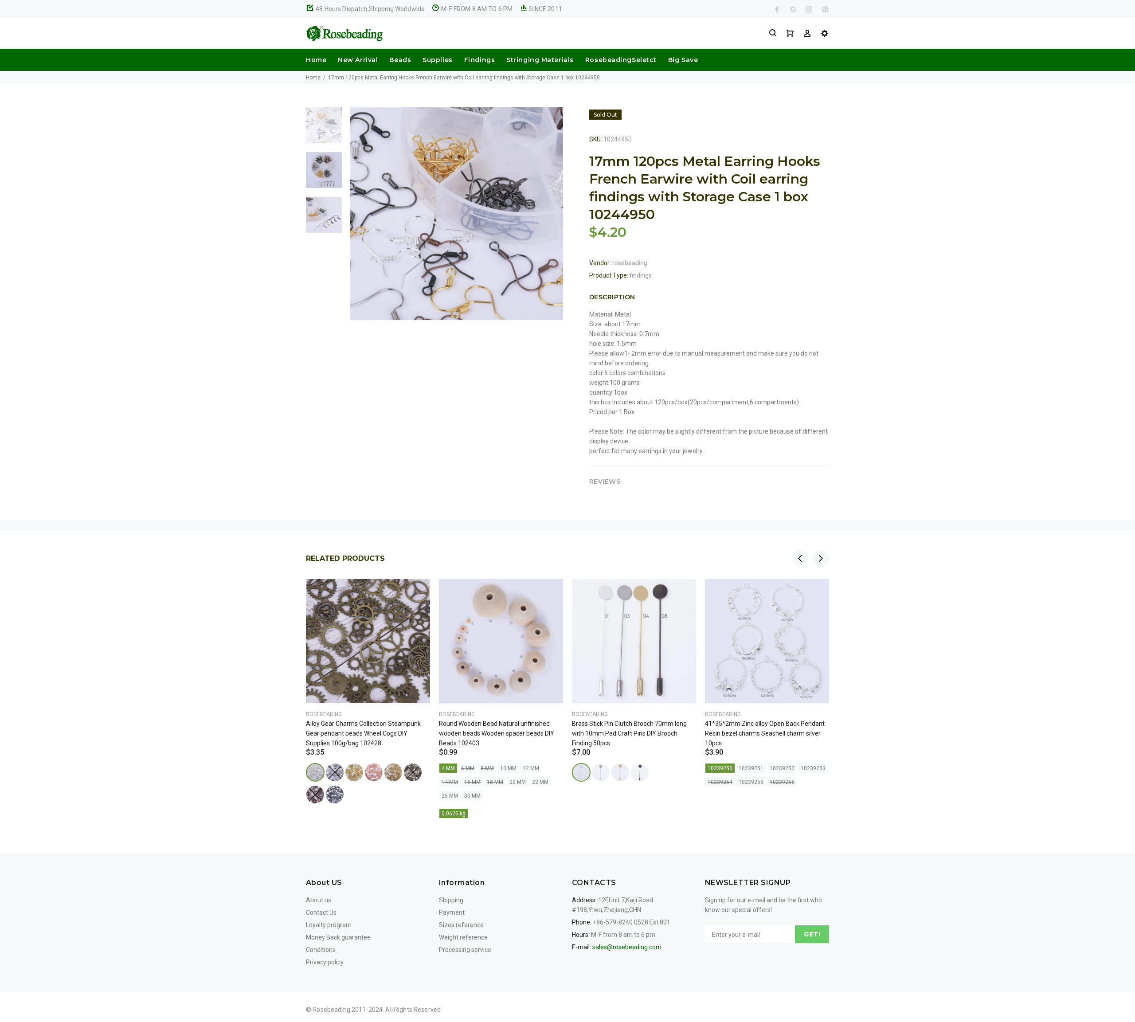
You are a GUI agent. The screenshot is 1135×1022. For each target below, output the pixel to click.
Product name (74, 986)
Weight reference (463, 937)
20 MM (517, 782)
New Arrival (358, 60)
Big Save (683, 60)
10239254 (720, 782)
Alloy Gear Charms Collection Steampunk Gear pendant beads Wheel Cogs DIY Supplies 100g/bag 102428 (363, 733)
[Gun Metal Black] (335, 794)
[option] (324, 129)
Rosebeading (324, 714)
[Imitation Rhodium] (601, 772)
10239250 (720, 768)
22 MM (540, 782)
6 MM (467, 768)
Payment (452, 912)
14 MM (450, 782)
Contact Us (321, 912)
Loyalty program (329, 924)
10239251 (751, 768)
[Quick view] (415, 593)
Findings (479, 60)
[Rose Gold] (374, 772)
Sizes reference (461, 924)
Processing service (465, 949)
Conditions (321, 949)
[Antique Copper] (315, 794)
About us (318, 900)
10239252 (782, 768)
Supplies (437, 60)
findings (641, 275)
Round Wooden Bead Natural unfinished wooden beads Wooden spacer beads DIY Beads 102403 (496, 733)
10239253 (813, 768)
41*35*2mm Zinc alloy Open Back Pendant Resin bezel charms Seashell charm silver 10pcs (765, 733)
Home (316, 60)
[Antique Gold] (393, 772)
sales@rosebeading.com (626, 947)
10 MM (508, 768)
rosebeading (629, 262)
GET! (812, 934)
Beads (400, 60)
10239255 (751, 782)
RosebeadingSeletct (621, 60)
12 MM (531, 768)
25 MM (450, 796)
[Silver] (315, 772)
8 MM (487, 768)
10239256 (782, 782)
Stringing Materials (540, 60)
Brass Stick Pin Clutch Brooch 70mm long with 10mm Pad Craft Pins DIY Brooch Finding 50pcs (629, 733)
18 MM (495, 782)
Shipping (451, 900)
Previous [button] (799, 558)
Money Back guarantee (338, 937)
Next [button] (820, 558)
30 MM (472, 796)
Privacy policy (325, 962)
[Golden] (354, 772)
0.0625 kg (454, 814)
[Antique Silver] (335, 772)
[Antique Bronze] (413, 772)
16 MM (472, 782)
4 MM (448, 768)
